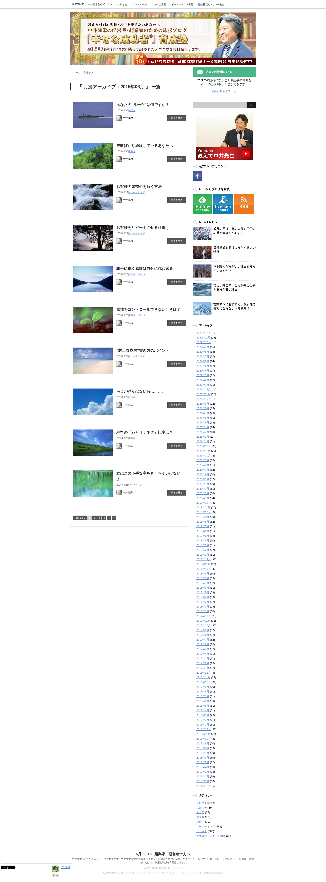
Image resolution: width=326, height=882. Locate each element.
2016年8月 (202, 691)
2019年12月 (203, 502)
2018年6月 (202, 587)
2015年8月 (202, 748)
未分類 (200, 812)
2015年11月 (203, 734)
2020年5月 (202, 479)
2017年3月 (202, 658)
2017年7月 (202, 639)
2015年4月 (202, 767)
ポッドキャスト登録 (182, 4)
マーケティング (137, 192)
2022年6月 (202, 361)
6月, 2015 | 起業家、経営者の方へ (163, 854)
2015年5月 (202, 762)
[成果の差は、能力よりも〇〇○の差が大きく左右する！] (202, 239)
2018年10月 (203, 568)
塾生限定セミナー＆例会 (210, 835)
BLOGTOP (78, 4)
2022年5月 (202, 365)
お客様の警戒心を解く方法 (139, 186)
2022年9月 (202, 346)
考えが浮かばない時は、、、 (140, 391)
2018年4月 (202, 597)
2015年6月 (202, 757)
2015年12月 (203, 729)
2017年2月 (202, 663)
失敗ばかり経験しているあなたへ (144, 145)
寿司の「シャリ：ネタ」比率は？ (144, 432)
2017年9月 (202, 630)
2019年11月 (203, 507)
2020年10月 (203, 455)
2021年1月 (202, 441)
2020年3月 (202, 488)
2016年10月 (203, 682)
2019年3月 (202, 545)
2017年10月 (203, 625)
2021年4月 (202, 427)
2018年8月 (202, 578)
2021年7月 (202, 413)
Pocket (65, 867)
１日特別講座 (204, 802)
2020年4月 (202, 483)
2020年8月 (202, 464)
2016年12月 (203, 672)
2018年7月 (202, 582)
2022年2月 (202, 380)
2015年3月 (202, 771)
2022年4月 (202, 370)
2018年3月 (202, 601)
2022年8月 (202, 351)
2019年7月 (202, 526)
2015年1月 (202, 781)
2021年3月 (202, 431)
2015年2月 (202, 776)
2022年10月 (203, 342)
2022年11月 (203, 337)
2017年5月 (202, 649)
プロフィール (139, 4)
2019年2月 (202, 549)
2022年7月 (202, 356)
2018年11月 (203, 564)
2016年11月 (203, 677)
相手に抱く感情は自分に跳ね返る (144, 268)
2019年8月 (202, 521)
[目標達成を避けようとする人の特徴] (202, 258)
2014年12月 (203, 785)
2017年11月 (203, 620)
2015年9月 (202, 743)
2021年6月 (202, 417)
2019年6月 (202, 531)
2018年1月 (202, 611)
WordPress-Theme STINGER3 (163, 867)
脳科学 (132, 151)
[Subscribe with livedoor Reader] (223, 211)
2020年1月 (202, 498)
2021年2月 (202, 436)
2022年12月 (203, 332)
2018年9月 (202, 573)
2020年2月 (202, 493)
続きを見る (176, 118)
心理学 (132, 110)
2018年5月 (202, 592)
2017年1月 (202, 667)
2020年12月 (203, 446)
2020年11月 (203, 450)
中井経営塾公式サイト (100, 4)
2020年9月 (202, 460)
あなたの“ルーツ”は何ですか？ (142, 105)
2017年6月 (202, 644)
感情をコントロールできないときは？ (148, 309)
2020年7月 (202, 469)
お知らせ (122, 4)
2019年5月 (202, 535)
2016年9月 (202, 686)
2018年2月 (202, 606)
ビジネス (141, 274)
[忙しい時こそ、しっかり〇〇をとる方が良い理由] (202, 296)
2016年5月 (202, 705)
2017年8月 (202, 634)
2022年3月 (202, 375)
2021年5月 (202, 422)
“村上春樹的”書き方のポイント (142, 350)
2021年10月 (203, 398)
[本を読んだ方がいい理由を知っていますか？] (202, 277)
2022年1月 (202, 384)
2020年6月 (202, 474)
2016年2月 (202, 719)
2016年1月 (202, 724)
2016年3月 (202, 715)
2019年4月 (202, 540)
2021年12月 (203, 389)
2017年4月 (202, 653)
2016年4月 (202, 710)
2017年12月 (203, 616)
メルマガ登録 (159, 4)
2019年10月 (203, 512)
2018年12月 (203, 559)
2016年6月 (202, 700)
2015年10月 (203, 738)
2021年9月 (202, 403)
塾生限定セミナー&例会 (211, 4)
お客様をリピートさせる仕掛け (142, 227)
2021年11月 (203, 394)
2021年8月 (202, 408)
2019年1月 (202, 554)
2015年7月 (202, 752)
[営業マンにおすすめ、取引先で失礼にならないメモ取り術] (202, 314)
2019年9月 (202, 516)
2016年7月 (202, 696)
